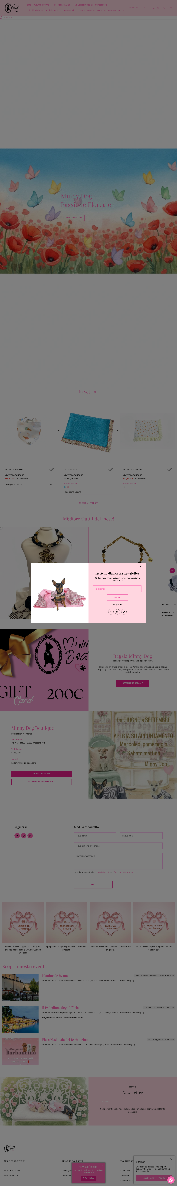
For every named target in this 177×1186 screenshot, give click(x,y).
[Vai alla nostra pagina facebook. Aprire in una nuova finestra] (111, 611)
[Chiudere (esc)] (140, 566)
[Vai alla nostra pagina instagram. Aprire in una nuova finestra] (117, 611)
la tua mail (100, 589)
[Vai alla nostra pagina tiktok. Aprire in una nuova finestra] (124, 611)
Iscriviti (117, 597)
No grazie (117, 604)
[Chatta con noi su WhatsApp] (171, 1180)
